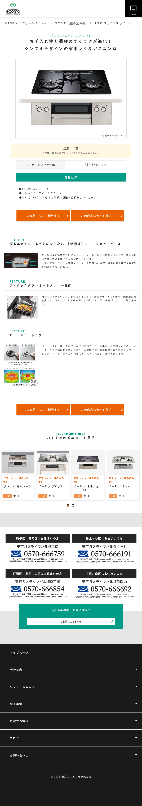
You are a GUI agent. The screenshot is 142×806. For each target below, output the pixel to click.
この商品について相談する (41, 215)
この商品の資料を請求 (96, 215)
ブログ (14, 738)
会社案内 (16, 670)
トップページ (19, 652)
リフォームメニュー (24, 687)
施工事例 (16, 704)
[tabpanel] (71, 475)
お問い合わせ (19, 755)
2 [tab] (73, 506)
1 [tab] (68, 506)
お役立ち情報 (19, 721)
